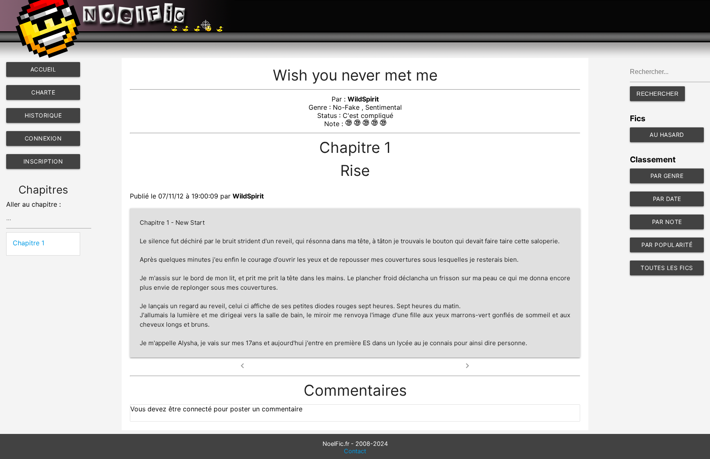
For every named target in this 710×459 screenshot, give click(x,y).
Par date (667, 198)
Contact (355, 451)
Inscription (43, 161)
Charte (43, 92)
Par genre (667, 175)
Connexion (43, 138)
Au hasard (667, 134)
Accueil (43, 69)
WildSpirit (363, 99)
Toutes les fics (667, 267)
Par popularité (666, 244)
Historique (43, 115)
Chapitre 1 (28, 243)
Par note (667, 221)
